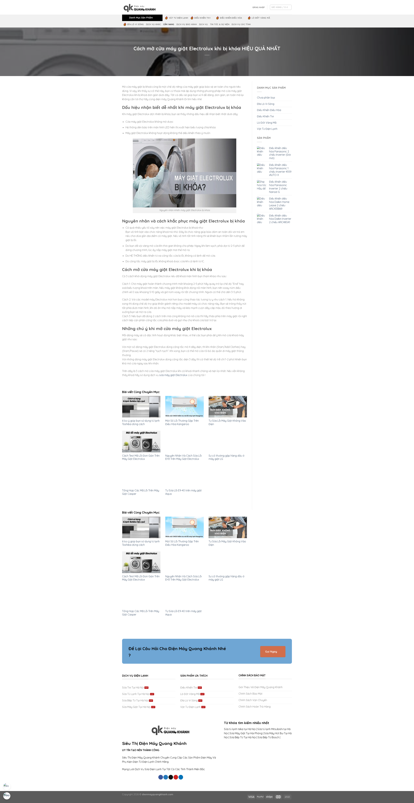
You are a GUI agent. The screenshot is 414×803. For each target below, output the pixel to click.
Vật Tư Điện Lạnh (178, 18)
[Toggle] (290, 110)
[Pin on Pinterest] (176, 777)
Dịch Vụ (203, 24)
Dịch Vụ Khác (153, 24)
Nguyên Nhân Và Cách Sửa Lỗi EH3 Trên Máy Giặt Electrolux (183, 457)
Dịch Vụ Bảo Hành (186, 24)
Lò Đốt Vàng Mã (261, 18)
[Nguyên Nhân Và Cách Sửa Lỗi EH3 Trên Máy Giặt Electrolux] (184, 441)
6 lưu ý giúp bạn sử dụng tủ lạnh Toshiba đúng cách (141, 422)
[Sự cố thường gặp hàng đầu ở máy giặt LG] (228, 441)
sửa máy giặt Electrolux (173, 375)
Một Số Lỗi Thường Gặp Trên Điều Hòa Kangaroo (182, 422)
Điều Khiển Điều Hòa (231, 18)
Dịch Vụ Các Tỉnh (241, 24)
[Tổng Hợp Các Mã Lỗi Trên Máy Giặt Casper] (141, 476)
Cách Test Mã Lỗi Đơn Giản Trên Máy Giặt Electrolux (141, 457)
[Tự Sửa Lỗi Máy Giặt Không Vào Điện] (228, 407)
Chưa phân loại (266, 97)
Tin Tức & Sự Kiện (219, 24)
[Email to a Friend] (171, 777)
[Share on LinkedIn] (181, 777)
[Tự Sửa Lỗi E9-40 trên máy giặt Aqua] (184, 476)
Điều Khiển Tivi (202, 18)
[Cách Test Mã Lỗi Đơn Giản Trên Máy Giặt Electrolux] (141, 441)
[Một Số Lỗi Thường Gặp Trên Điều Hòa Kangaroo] (184, 407)
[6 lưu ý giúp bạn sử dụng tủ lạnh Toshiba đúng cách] (141, 407)
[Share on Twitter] (165, 777)
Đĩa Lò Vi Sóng (135, 24)
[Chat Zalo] (6, 786)
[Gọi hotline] (6, 795)
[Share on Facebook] (160, 777)
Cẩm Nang (168, 24)
